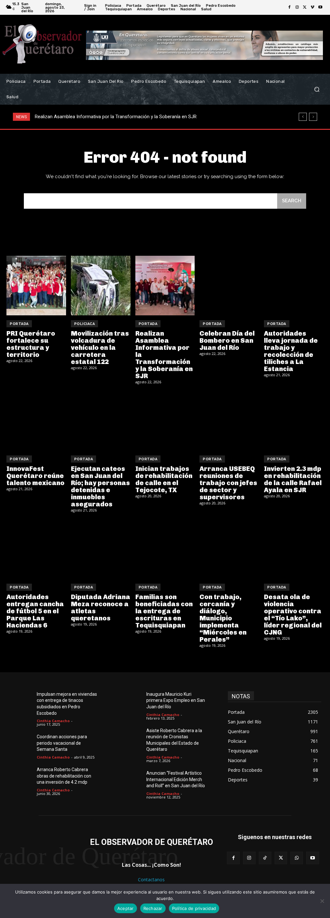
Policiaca (84, 324)
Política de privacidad (194, 908)
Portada (19, 324)
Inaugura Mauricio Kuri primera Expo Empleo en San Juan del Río (175, 700)
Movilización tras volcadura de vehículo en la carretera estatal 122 (100, 348)
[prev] (303, 117)
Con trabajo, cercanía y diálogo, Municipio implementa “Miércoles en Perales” (223, 618)
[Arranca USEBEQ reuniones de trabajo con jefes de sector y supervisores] (229, 421)
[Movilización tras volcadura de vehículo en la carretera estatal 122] (101, 285)
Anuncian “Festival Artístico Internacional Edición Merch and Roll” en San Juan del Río (175, 779)
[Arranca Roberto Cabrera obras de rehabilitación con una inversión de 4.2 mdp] (23, 776)
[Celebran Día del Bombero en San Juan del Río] (229, 285)
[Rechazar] (322, 901)
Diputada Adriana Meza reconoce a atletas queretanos (100, 607)
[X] (305, 7)
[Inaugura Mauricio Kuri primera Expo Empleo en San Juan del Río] (132, 701)
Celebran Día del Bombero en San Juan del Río (87, 117)
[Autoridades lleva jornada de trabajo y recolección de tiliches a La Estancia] (294, 285)
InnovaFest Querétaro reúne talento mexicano (35, 476)
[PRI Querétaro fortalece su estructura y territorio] (36, 285)
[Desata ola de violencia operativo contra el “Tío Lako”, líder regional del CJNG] (294, 549)
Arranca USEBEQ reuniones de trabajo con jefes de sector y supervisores (228, 483)
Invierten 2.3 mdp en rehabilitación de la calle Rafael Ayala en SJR (293, 479)
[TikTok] (265, 858)
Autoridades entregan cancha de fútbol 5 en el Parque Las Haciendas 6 (35, 611)
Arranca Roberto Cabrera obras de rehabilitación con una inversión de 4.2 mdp (64, 776)
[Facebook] (289, 7)
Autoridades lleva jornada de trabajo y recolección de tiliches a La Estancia (291, 351)
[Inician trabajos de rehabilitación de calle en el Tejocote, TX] (165, 421)
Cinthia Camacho (53, 720)
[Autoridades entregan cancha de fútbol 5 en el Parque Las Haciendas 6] (36, 549)
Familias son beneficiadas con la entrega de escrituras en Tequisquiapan (164, 611)
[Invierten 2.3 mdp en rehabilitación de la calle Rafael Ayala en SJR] (294, 421)
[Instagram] (297, 7)
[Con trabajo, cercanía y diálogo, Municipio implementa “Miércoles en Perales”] (229, 549)
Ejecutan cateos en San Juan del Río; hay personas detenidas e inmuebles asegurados (100, 486)
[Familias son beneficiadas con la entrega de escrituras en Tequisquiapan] (165, 549)
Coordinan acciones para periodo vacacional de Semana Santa (62, 743)
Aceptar (125, 908)
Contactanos (151, 879)
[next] (313, 117)
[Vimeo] (312, 7)
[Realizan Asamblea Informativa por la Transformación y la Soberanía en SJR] (165, 285)
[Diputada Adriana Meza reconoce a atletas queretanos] (101, 549)
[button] (316, 89)
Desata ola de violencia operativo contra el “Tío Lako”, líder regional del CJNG (293, 614)
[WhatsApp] (296, 858)
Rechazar (152, 908)
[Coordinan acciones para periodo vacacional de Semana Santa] (23, 743)
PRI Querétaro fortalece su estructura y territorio (30, 344)
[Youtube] (320, 7)
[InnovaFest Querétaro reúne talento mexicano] (36, 421)
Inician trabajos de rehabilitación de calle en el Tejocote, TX (163, 479)
